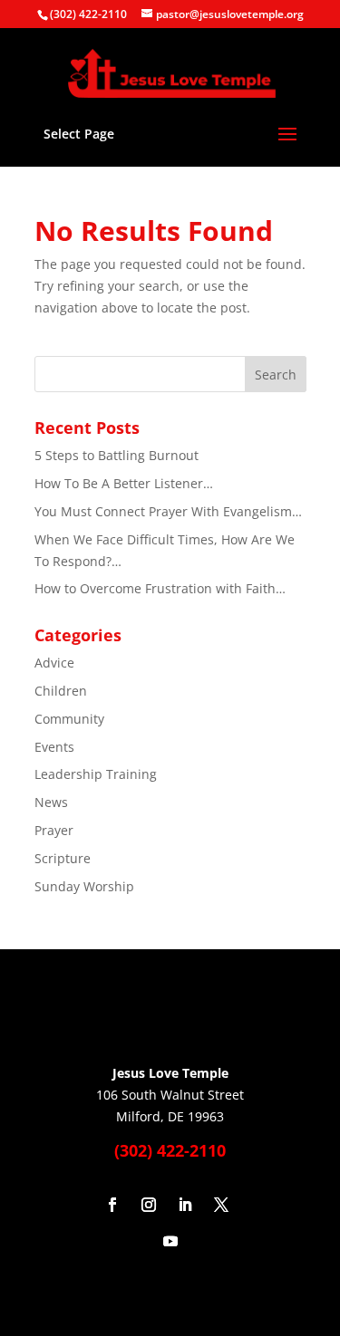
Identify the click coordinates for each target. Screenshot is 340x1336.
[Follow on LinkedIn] (184, 1204)
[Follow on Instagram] (148, 1204)
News (51, 802)
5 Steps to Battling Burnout (116, 455)
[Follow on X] (221, 1204)
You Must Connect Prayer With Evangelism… (168, 511)
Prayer (53, 830)
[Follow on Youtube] (170, 1240)
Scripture (62, 858)
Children (60, 690)
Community (69, 718)
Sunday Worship (84, 886)
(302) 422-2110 (88, 14)
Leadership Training (95, 774)
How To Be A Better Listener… (123, 483)
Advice (54, 662)
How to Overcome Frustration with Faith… (160, 588)
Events (54, 746)
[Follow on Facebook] (112, 1204)
